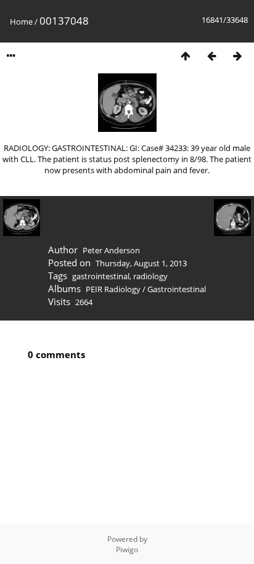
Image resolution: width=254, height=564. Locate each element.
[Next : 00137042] (237, 56)
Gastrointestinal (176, 289)
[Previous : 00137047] (211, 56)
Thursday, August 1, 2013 (141, 263)
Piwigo (127, 549)
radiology (150, 276)
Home (21, 21)
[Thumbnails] (186, 56)
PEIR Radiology (113, 289)
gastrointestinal (100, 276)
